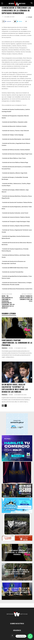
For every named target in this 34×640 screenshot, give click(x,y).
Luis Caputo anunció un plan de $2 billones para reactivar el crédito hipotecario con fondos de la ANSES (17, 591)
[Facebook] (12, 635)
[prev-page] (3, 405)
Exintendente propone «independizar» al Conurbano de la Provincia (17, 342)
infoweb (30, 17)
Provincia (4, 348)
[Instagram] (17, 635)
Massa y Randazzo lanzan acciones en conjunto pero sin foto (25, 298)
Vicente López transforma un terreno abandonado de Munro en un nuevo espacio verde (17, 572)
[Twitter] (21, 635)
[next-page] (6, 405)
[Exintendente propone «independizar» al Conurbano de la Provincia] (17, 327)
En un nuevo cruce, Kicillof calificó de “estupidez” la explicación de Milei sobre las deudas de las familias (15, 388)
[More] (26, 21)
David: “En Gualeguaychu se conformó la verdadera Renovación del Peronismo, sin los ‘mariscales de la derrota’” (8, 302)
